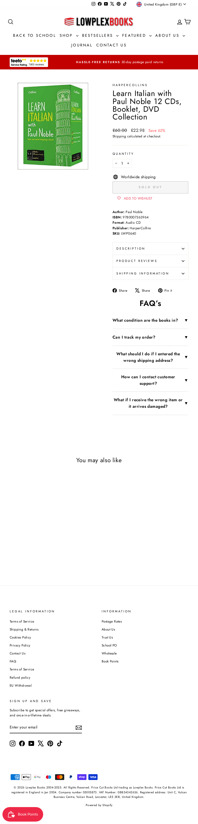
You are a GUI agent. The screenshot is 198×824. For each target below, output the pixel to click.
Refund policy (20, 677)
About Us (168, 35)
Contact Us (111, 45)
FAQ (13, 661)
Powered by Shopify (99, 805)
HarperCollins (130, 85)
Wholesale (109, 653)
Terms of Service (22, 621)
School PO (109, 645)
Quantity (123, 153)
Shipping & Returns (24, 629)
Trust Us (107, 637)
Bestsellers (98, 35)
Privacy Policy (20, 645)
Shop (67, 35)
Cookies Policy (20, 637)
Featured (135, 35)
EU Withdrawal (21, 685)
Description (130, 248)
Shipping (119, 136)
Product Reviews (136, 261)
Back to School (34, 35)
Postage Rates (112, 621)
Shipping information (142, 273)
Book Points (110, 661)
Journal (81, 45)
